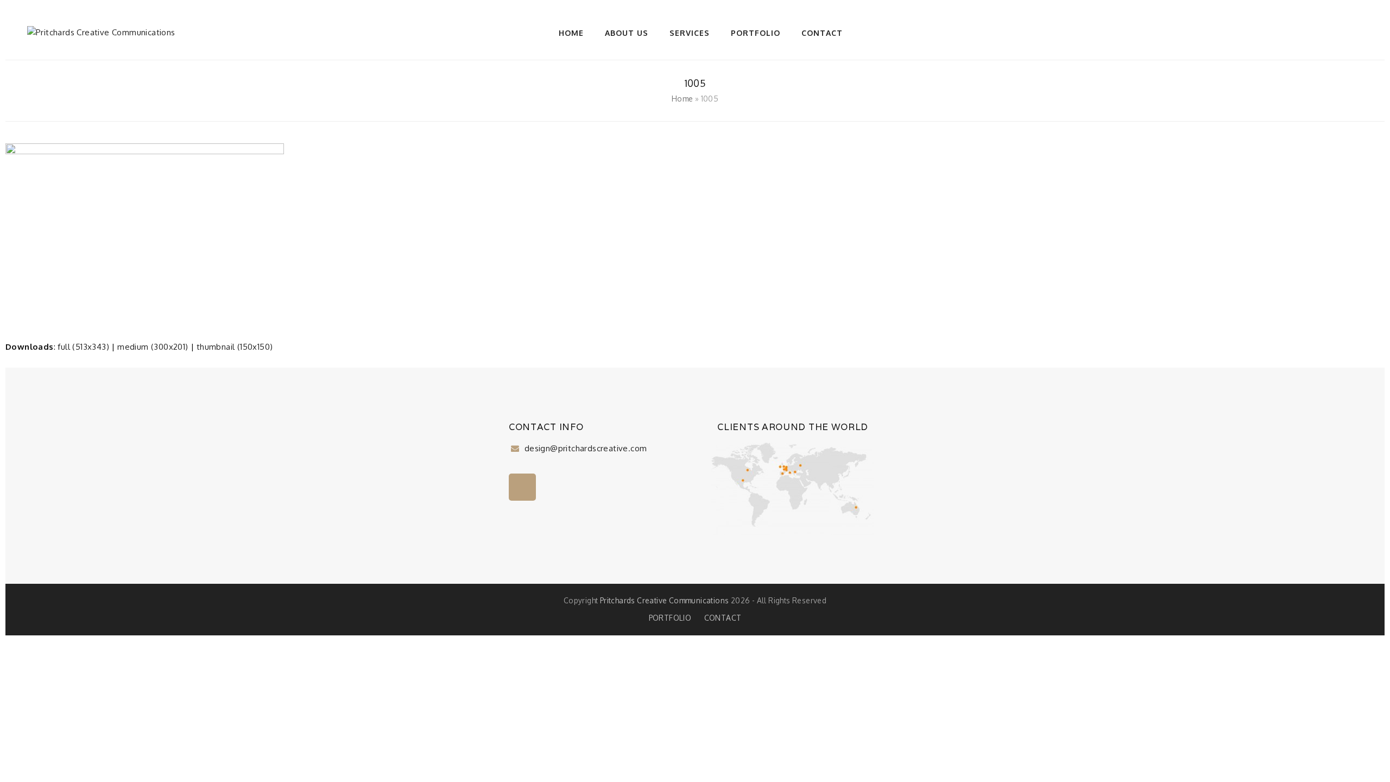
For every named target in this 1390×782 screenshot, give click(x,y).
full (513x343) (83, 347)
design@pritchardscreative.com (584, 448)
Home (682, 98)
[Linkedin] (522, 487)
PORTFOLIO (670, 617)
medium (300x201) (152, 347)
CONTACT (723, 617)
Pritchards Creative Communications (664, 600)
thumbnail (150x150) (235, 347)
